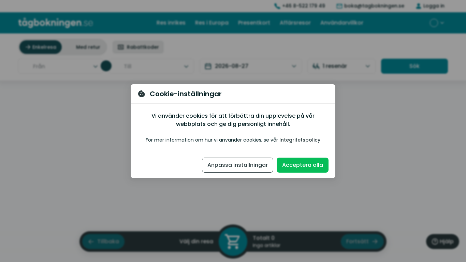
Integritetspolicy (299, 139)
